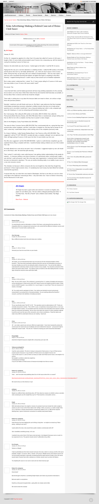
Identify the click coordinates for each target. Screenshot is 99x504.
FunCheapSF (70, 126)
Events (28, 15)
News (46, 15)
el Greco (14, 389)
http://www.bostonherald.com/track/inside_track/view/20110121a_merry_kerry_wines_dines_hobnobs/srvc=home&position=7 (44, 378)
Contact (11, 1)
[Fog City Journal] (49, 8)
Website (25, 199)
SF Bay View (70, 162)
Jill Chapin (9, 50)
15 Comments (42, 39)
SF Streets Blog (71, 174)
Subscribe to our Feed (89, 1)
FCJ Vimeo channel (72, 188)
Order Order (70, 156)
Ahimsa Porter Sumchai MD (74, 36)
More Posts (19, 199)
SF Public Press (71, 169)
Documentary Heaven (73, 121)
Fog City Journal (8, 20)
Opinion (53, 15)
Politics (61, 15)
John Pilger (70, 134)
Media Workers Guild (72, 146)
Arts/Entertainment (10, 15)
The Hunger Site (81, 202)
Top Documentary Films (73, 177)
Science (68, 15)
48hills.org (70, 110)
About (5, 1)
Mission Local (70, 151)
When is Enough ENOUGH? (84, 53)
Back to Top (91, 500)
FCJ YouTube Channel (73, 192)
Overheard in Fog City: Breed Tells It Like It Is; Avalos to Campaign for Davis (80, 38)
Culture (21, 15)
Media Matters (70, 138)
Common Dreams (71, 117)
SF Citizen (69, 165)
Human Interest (37, 15)
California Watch (71, 113)
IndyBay (69, 129)
